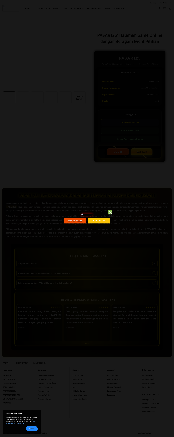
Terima (31, 429)
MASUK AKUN (75, 220)
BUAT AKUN (99, 220)
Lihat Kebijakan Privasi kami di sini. (21, 422)
